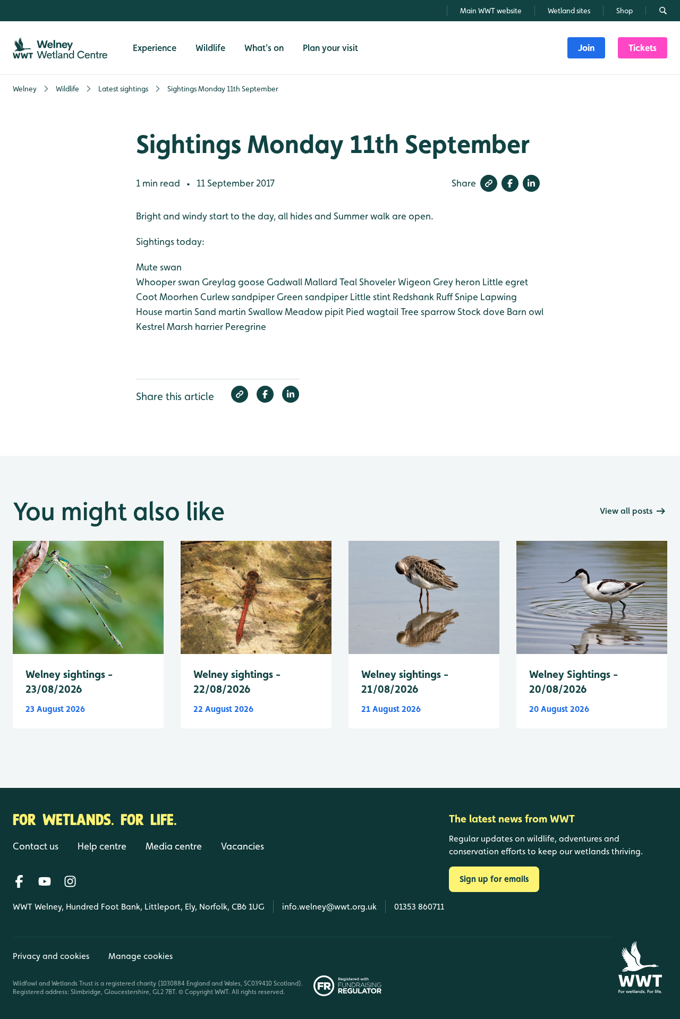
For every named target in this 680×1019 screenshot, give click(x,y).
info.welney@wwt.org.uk (329, 907)
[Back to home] (640, 967)
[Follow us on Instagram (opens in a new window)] (70, 881)
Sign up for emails (494, 879)
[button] (488, 183)
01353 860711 (419, 907)
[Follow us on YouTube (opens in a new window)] (44, 881)
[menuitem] (586, 47)
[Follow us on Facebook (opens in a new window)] (19, 881)
